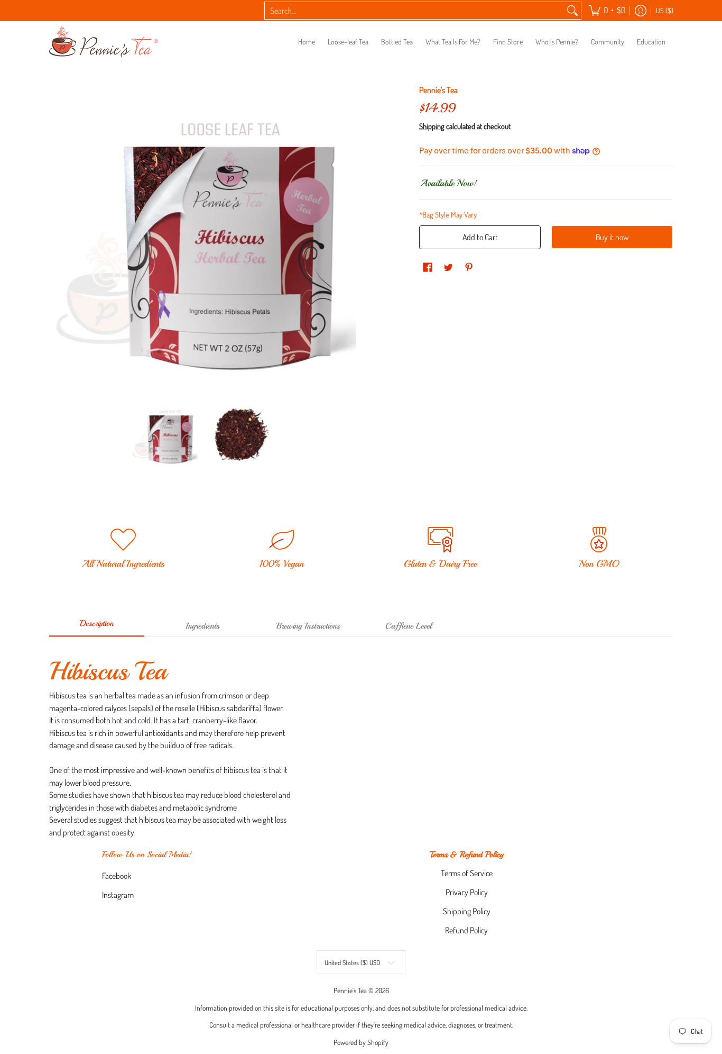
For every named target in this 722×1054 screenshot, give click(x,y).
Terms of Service (467, 873)
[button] (607, 10)
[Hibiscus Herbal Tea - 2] (241, 435)
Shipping (432, 126)
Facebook (116, 875)
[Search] (572, 11)
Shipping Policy (466, 911)
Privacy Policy (467, 892)
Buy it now (612, 237)
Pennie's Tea (438, 90)
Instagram (118, 894)
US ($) (664, 10)
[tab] (96, 626)
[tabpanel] (361, 743)
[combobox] (414, 11)
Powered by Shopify (361, 1042)
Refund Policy (466, 930)
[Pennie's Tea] (104, 42)
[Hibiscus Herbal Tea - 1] (164, 435)
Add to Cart (480, 237)
